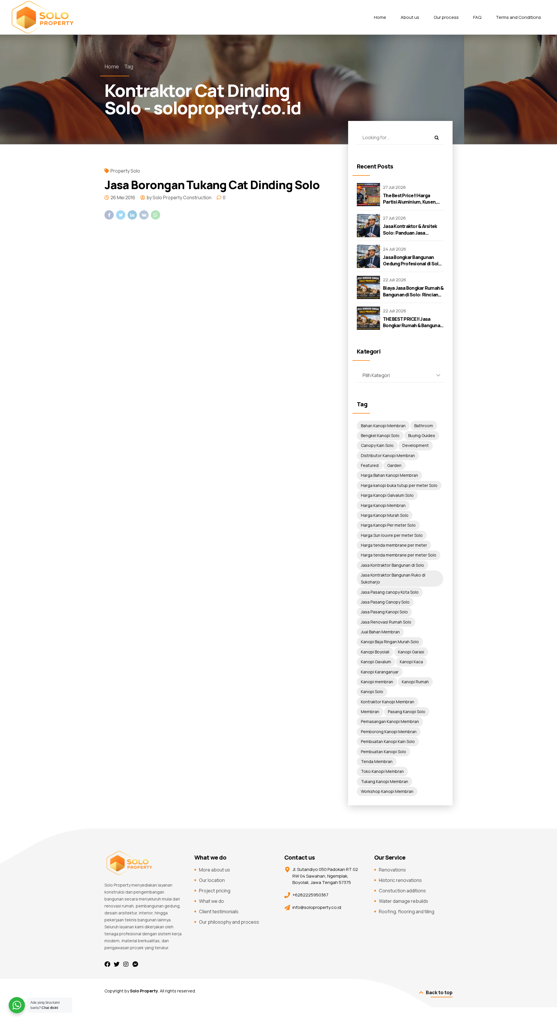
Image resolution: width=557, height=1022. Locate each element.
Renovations (392, 870)
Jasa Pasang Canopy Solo (385, 602)
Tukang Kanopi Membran (384, 781)
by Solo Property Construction (179, 197)
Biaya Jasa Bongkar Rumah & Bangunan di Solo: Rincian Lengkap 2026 (413, 294)
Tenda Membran (377, 761)
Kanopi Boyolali (375, 652)
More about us (214, 870)
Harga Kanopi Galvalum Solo (387, 495)
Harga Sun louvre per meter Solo (392, 535)
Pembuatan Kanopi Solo (383, 751)
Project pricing (214, 890)
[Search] (436, 137)
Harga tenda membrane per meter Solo (398, 555)
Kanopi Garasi (411, 652)
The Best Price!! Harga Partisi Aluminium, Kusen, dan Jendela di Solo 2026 (410, 202)
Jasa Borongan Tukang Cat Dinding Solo (212, 185)
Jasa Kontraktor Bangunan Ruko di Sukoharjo (393, 578)
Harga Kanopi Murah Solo (384, 515)
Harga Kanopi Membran (383, 505)
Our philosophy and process (229, 922)
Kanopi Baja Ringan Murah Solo (390, 641)
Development (415, 445)
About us (410, 17)
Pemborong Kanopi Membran (389, 731)
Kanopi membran (377, 681)
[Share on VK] (144, 215)
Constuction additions (402, 890)
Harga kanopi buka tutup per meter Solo (399, 485)
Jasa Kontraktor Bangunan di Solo (392, 565)
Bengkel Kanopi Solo (380, 435)
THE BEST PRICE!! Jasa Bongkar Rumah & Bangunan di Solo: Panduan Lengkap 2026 (413, 329)
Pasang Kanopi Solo (406, 711)
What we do (211, 901)
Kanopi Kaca (411, 661)
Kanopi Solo (372, 691)
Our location (212, 880)
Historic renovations (400, 880)
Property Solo (125, 171)
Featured (370, 465)
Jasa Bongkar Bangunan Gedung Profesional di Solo (412, 260)
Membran (370, 711)
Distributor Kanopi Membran (388, 455)
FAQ (477, 17)
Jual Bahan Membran (380, 632)
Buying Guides (421, 435)
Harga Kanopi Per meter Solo (388, 525)
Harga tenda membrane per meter (394, 545)
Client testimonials (218, 911)
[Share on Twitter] (120, 215)
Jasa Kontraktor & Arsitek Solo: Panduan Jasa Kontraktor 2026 (410, 232)
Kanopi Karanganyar (380, 672)
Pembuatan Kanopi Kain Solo (388, 741)
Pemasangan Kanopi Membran (390, 721)
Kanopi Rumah (415, 681)
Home (380, 17)
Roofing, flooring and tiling (406, 911)
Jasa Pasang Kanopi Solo (384, 612)
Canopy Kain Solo (377, 445)
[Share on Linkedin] (132, 215)
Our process (446, 17)
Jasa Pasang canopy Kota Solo (390, 592)
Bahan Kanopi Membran (383, 425)
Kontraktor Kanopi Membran (387, 701)
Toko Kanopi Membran (382, 771)
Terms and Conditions (518, 17)
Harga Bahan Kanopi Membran (389, 475)
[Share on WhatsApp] (155, 215)
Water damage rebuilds (403, 901)
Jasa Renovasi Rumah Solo (386, 622)
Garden (394, 465)
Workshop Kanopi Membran (387, 791)
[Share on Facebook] (109, 215)
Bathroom (423, 425)
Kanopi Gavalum (376, 661)
